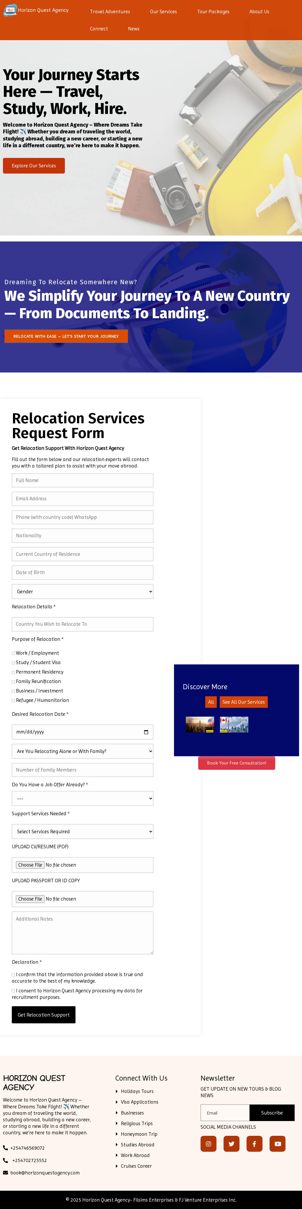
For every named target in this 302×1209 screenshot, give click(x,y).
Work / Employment (37, 653)
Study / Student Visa (38, 662)
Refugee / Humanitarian (42, 700)
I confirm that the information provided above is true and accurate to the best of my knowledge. (77, 977)
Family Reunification (38, 681)
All (211, 702)
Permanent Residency (39, 672)
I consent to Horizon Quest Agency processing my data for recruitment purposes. (77, 994)
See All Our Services (244, 702)
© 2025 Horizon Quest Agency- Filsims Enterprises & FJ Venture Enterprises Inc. (151, 1200)
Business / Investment (39, 691)
